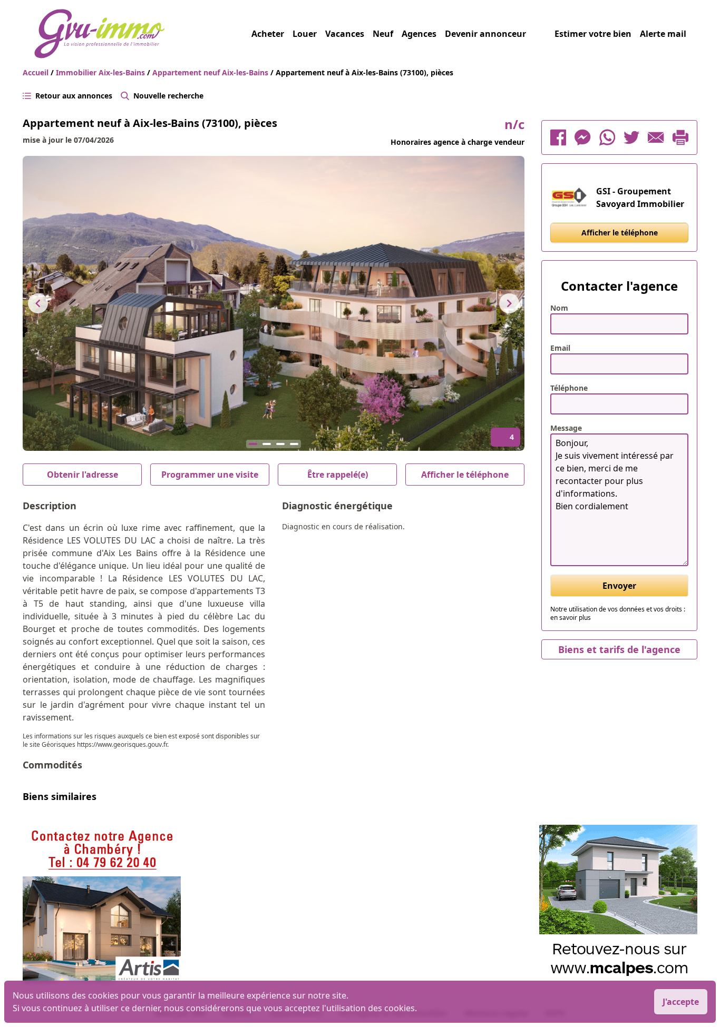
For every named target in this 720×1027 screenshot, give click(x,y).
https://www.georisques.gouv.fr (122, 744)
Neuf (383, 33)
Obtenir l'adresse (82, 474)
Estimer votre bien (592, 33)
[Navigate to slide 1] (253, 444)
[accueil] (142, 33)
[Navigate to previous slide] (38, 303)
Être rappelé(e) (337, 474)
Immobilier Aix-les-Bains (101, 72)
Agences (419, 33)
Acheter (267, 33)
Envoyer (619, 585)
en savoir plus (570, 617)
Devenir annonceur (485, 33)
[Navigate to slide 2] (267, 444)
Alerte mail (663, 33)
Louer (305, 33)
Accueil (35, 72)
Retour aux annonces (73, 96)
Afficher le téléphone (465, 474)
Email (560, 348)
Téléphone (569, 388)
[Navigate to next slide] (509, 303)
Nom (559, 308)
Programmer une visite (209, 474)
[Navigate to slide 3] (280, 444)
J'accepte (681, 1002)
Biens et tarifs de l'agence (619, 649)
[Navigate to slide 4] (294, 444)
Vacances (344, 33)
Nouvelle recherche (168, 96)
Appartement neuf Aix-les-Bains (211, 72)
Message (566, 428)
